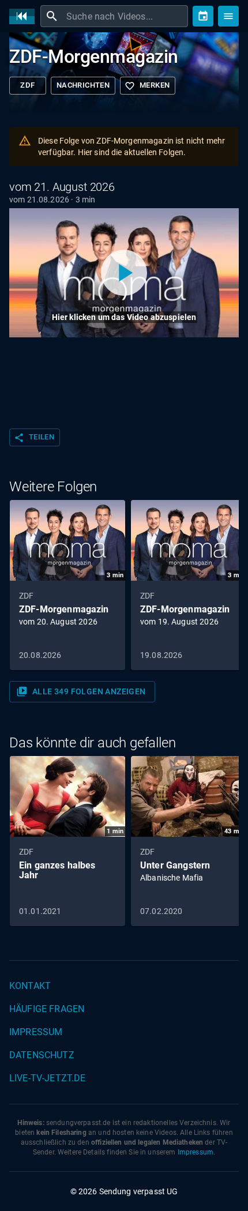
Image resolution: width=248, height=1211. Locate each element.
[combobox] (125, 16)
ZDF (27, 85)
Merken (147, 86)
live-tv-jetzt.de (47, 1078)
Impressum (35, 1031)
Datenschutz (41, 1055)
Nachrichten (83, 85)
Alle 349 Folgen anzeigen (81, 691)
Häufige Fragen (46, 1008)
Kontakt (30, 985)
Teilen (34, 437)
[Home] (24, 16)
